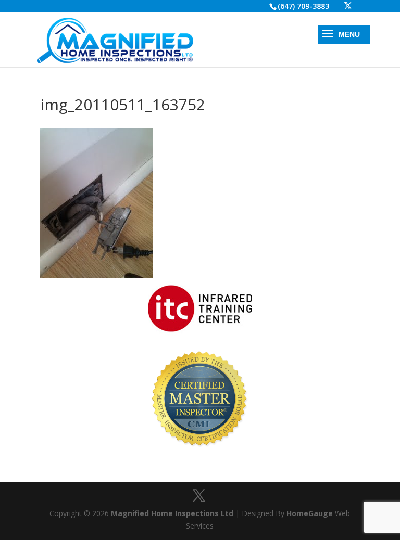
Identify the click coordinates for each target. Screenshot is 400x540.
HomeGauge (309, 513)
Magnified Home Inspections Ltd (172, 513)
